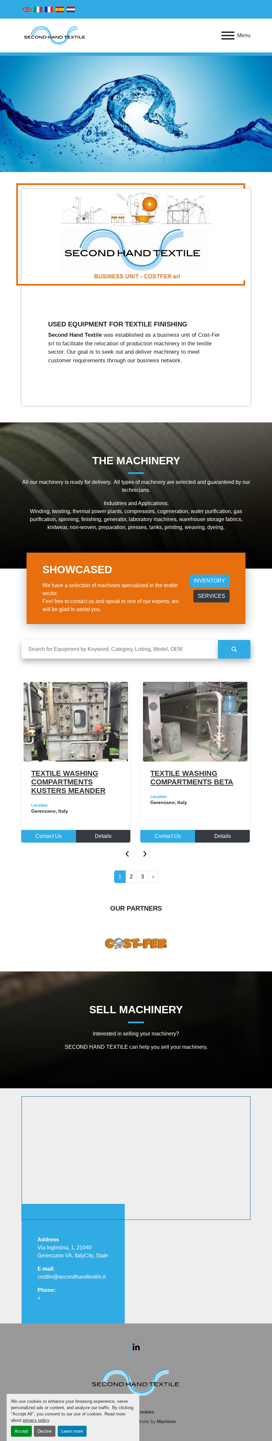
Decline (44, 1431)
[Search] (234, 649)
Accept (21, 1431)
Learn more (72, 1431)
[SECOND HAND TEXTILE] (135, 1381)
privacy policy (36, 1420)
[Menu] (228, 36)
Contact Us (48, 836)
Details (103, 836)
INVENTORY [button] (209, 581)
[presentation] (127, 852)
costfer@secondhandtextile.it (71, 1277)
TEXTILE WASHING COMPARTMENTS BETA (72, 777)
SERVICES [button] (211, 596)
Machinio (166, 1421)
